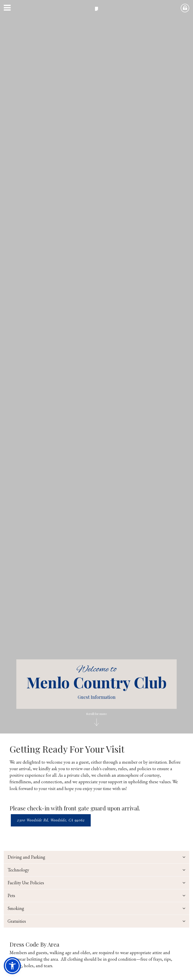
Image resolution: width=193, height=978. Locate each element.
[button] (13, 9)
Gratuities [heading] (17, 921)
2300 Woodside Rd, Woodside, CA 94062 (50, 820)
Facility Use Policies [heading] (26, 883)
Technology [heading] (18, 870)
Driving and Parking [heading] (26, 857)
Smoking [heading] (16, 908)
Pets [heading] (11, 895)
